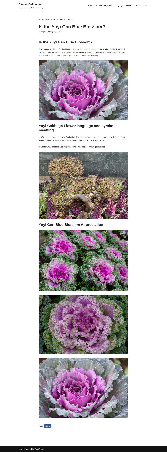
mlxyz (43, 32)
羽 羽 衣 (47, 426)
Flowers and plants (104, 6)
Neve (21, 449)
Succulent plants (141, 6)
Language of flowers (123, 6)
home (41, 19)
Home (90, 6)
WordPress (39, 449)
